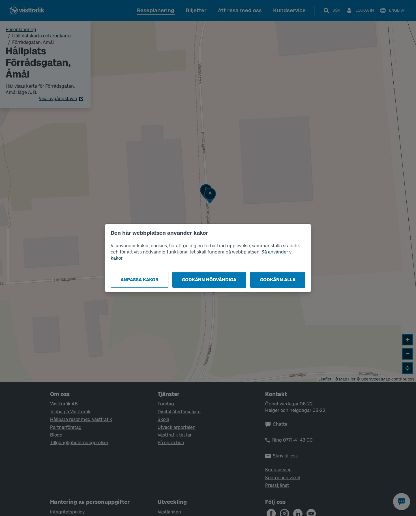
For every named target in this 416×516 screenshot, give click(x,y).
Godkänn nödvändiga (209, 279)
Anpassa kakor (139, 279)
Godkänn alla (277, 279)
